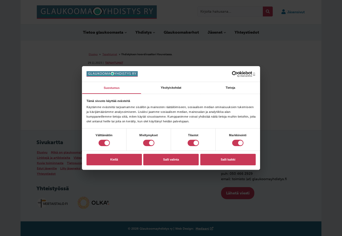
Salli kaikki (228, 159)
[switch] (148, 143)
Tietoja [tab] (230, 87)
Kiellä (114, 159)
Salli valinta (171, 159)
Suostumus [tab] (112, 87)
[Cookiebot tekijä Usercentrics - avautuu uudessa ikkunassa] (238, 73)
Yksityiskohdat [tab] (171, 87)
